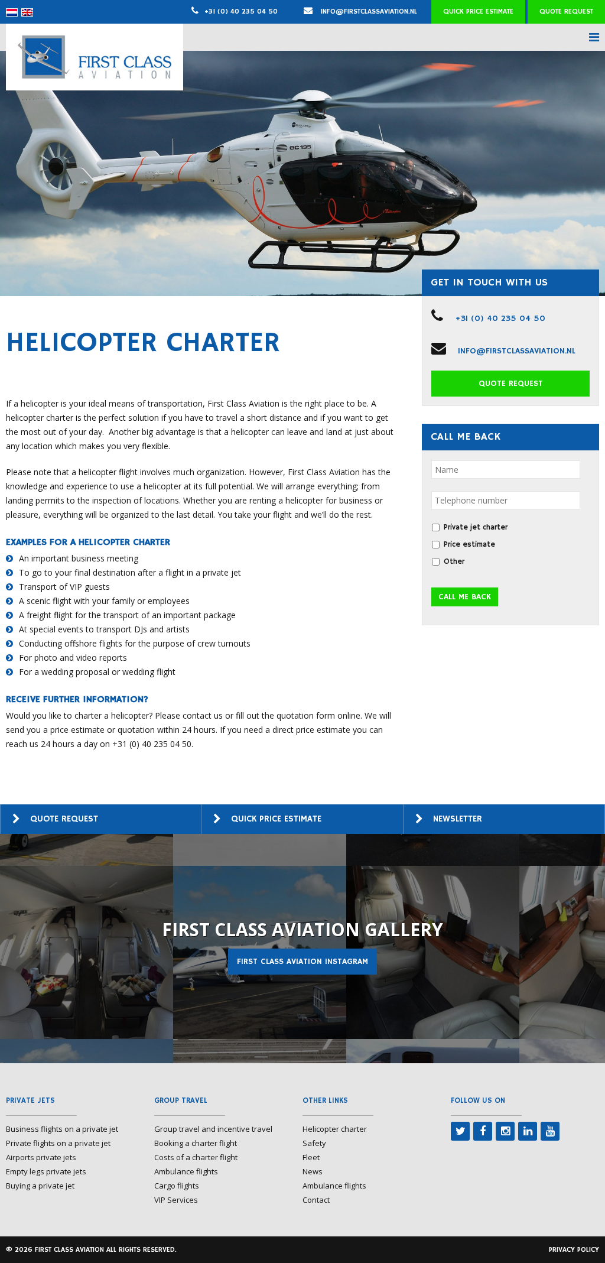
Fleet (311, 1157)
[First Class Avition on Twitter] (460, 1131)
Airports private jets (41, 1157)
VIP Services (176, 1199)
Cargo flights (176, 1185)
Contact (316, 1199)
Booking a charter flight (195, 1143)
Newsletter (457, 818)
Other (454, 561)
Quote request (566, 11)
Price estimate (469, 544)
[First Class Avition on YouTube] (550, 1131)
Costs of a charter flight (196, 1157)
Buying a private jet (40, 1185)
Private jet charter (476, 527)
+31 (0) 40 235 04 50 (241, 11)
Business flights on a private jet (62, 1129)
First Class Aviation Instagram (302, 961)
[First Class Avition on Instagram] (505, 1131)
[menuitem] (12, 12)
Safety (314, 1143)
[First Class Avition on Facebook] (482, 1131)
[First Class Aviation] (94, 75)
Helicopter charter (334, 1129)
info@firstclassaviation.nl (367, 11)
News (312, 1171)
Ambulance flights (186, 1171)
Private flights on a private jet (58, 1143)
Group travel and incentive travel (213, 1129)
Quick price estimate (478, 11)
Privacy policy (574, 1249)
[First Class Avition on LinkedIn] (527, 1131)
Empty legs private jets (46, 1171)
